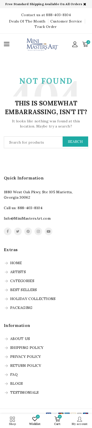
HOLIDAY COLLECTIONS (33, 299)
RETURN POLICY (25, 366)
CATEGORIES (22, 281)
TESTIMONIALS (24, 393)
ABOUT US (20, 339)
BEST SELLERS (23, 290)
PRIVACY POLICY (25, 357)
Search (75, 141)
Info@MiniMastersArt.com (27, 218)
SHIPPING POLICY (27, 348)
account (75, 44)
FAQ (14, 375)
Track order (45, 26)
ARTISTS (18, 272)
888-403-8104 (30, 208)
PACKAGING (21, 308)
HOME (16, 263)
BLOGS (16, 384)
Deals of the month (27, 21)
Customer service (66, 21)
